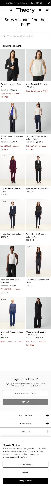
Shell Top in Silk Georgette (37, 84)
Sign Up (25, 402)
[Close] (49, 3)
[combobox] (25, 36)
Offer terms (15, 386)
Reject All (25, 472)
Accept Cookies (25, 481)
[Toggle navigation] (4, 10)
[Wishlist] (40, 10)
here (38, 386)
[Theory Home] (25, 10)
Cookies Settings (25, 464)
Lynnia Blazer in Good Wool (37, 189)
